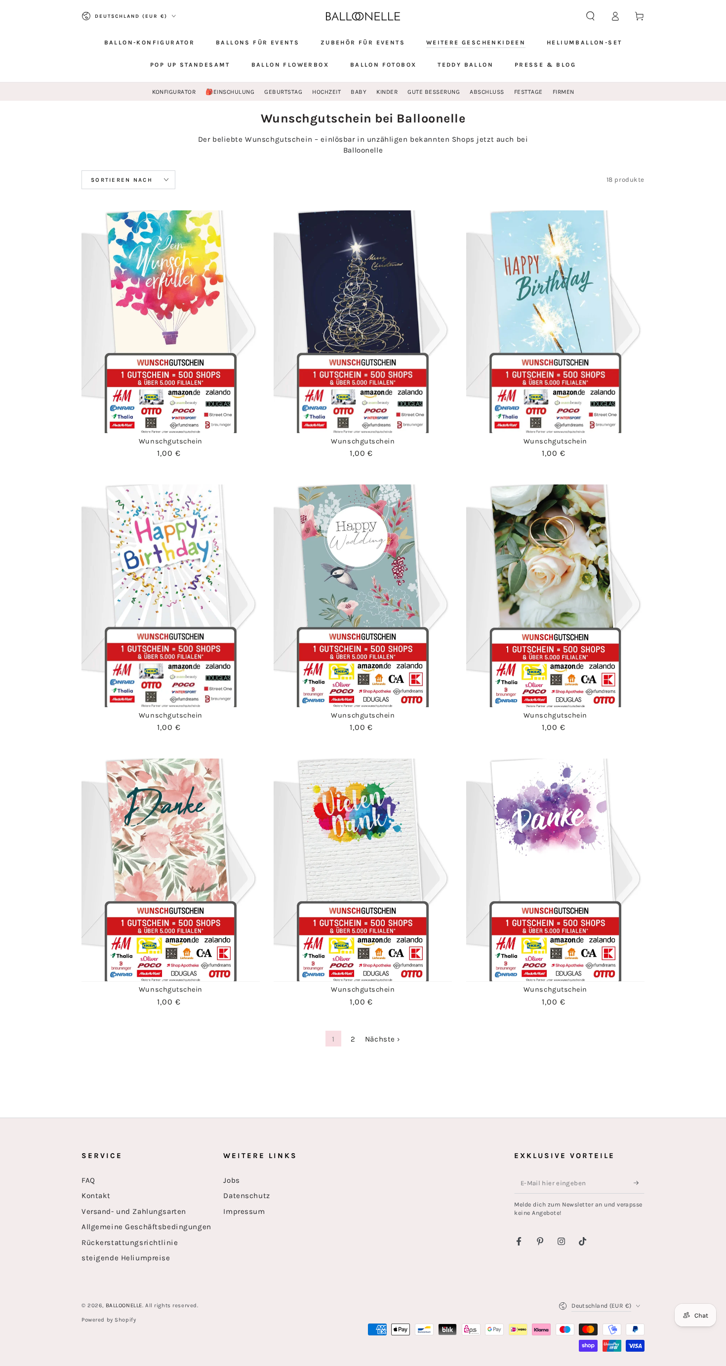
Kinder (387, 91)
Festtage (528, 91)
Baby (358, 91)
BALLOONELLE (124, 1305)
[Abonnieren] (639, 1182)
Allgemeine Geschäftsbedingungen (146, 1226)
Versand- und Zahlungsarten (133, 1211)
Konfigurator (174, 91)
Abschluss (487, 91)
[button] (590, 16)
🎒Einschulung (229, 91)
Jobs (231, 1180)
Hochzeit (326, 91)
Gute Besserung (433, 91)
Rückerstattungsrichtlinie (129, 1242)
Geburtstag (283, 91)
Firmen (563, 91)
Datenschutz (246, 1195)
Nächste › (383, 1039)
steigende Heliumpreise (125, 1257)
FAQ (88, 1180)
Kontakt (96, 1195)
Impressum (244, 1211)
